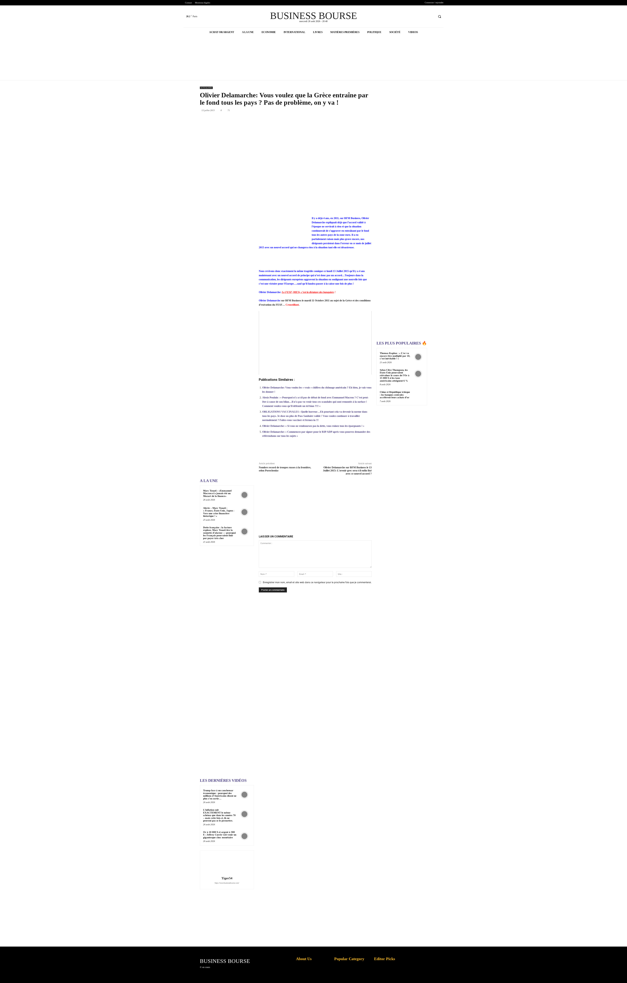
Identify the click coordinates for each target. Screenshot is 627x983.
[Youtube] (432, 16)
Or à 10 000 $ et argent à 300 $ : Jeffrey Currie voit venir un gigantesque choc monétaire (219, 835)
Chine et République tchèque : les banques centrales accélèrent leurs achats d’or (395, 395)
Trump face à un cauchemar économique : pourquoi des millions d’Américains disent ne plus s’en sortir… (219, 794)
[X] (426, 16)
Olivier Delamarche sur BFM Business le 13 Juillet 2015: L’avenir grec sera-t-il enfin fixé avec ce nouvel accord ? (347, 470)
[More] (367, 451)
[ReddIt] (349, 110)
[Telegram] (364, 110)
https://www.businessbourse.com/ (227, 883)
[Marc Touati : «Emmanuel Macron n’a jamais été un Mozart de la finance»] (244, 495)
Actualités (206, 88)
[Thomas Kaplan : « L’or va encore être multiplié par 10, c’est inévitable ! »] (418, 357)
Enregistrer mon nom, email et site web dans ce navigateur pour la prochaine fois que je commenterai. (317, 582)
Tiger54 (226, 878)
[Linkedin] (341, 110)
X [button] (624, 976)
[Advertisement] (224, 372)
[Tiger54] (227, 864)
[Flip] (371, 110)
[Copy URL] (352, 451)
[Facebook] (420, 16)
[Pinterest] (326, 110)
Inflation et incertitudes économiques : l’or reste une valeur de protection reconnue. (303, 978)
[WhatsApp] (334, 110)
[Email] (356, 110)
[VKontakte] (229, 970)
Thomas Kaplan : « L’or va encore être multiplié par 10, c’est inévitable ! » (395, 356)
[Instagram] (218, 970)
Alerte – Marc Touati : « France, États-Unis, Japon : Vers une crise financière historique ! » (218, 512)
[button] (439, 16)
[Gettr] (359, 451)
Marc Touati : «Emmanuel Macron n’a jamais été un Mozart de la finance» (217, 493)
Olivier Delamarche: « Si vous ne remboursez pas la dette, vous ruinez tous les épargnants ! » (313, 426)
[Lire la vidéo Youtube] (315, 343)
